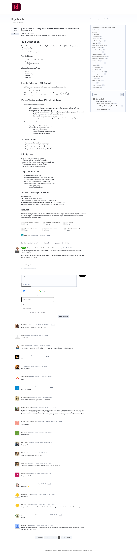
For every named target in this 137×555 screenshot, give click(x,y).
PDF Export (95, 69)
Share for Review (96, 80)
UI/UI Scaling (95, 87)
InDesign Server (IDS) (97, 63)
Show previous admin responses (29, 268)
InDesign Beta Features (102, 109)
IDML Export (95, 60)
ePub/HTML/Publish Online (99, 56)
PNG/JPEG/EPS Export (97, 74)
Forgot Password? (26, 308)
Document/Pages (96, 52)
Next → (69, 538)
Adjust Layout (95, 38)
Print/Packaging (96, 76)
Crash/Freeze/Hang (97, 49)
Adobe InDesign (48, 550)
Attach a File (27, 284)
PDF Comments (96, 67)
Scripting (94, 78)
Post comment (63, 316)
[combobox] (106, 94)
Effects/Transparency (97, 54)
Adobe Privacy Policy (87, 550)
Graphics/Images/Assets (98, 58)
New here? (37, 312)
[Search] (122, 94)
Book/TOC (94, 43)
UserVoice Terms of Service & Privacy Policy (62, 550)
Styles (93, 83)
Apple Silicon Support (97, 41)
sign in (105, 18)
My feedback (95, 34)
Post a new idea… (97, 30)
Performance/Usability (98, 72)
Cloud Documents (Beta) (98, 45)
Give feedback (100, 99)
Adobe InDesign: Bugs (98, 27)
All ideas (94, 32)
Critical (68, 243)
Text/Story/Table (110, 27)
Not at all (47, 243)
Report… (49, 235)
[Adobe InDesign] (16, 7)
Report (53, 325)
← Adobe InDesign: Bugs (17, 22)
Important (57, 243)
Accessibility (95, 36)
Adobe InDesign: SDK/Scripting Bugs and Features (108, 106)
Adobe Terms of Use (77, 550)
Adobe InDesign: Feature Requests (104, 103)
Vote (15, 33)
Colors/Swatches (96, 47)
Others (94, 65)
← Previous (39, 538)
